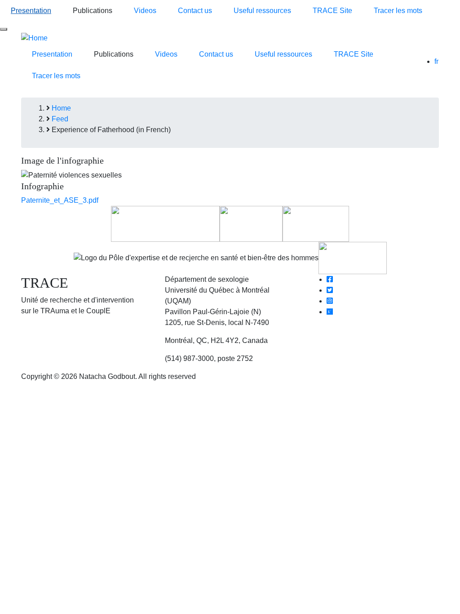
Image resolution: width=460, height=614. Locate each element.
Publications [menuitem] (92, 10)
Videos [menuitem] (145, 10)
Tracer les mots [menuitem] (398, 10)
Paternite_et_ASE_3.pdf (59, 200)
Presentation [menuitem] (31, 10)
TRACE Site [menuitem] (332, 10)
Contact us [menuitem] (195, 10)
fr (436, 61)
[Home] (34, 37)
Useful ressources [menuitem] (262, 10)
